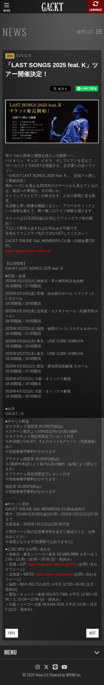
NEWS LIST (86, 31)
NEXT (92, 633)
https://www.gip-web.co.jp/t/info (52, 564)
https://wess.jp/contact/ (54, 574)
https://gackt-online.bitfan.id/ (28, 251)
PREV (11, 633)
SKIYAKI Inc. (74, 674)
